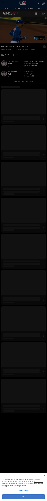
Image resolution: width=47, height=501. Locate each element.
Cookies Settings (23, 490)
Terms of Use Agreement (17, 486)
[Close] (44, 475)
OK (23, 497)
